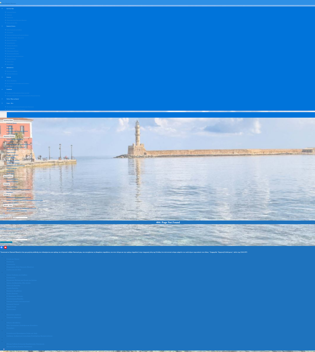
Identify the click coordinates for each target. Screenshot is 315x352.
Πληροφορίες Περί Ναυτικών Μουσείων (17, 131)
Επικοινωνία (10, 128)
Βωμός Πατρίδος (11, 157)
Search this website (6, 239)
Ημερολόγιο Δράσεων (12, 179)
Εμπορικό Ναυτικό (12, 168)
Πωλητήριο (10, 192)
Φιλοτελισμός (10, 173)
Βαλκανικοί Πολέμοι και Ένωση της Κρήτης (18, 144)
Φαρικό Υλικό (10, 171)
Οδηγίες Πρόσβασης (12, 187)
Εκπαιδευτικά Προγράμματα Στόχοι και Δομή (19, 197)
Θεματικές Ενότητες (9, 136)
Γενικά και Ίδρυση (12, 123)
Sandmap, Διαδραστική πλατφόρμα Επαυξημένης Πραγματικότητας (25, 200)
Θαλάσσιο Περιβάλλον (12, 155)
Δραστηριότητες (8, 176)
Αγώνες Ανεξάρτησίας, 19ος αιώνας (16, 147)
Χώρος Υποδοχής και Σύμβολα (15, 139)
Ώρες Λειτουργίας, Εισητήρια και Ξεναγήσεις (19, 189)
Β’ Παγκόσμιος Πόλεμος (13, 160)
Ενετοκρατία (10, 141)
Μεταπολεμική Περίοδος (13, 163)
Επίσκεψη (6, 184)
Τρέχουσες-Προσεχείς (12, 181)
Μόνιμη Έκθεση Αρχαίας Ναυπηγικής (17, 210)
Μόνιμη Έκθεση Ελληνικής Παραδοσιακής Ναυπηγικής (21, 208)
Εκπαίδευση (7, 194)
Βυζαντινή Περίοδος (12, 149)
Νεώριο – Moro (8, 205)
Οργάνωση (9, 125)
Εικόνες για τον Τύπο (12, 133)
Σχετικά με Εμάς (8, 120)
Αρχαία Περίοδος (11, 152)
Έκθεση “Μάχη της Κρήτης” (11, 202)
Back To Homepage (6, 242)
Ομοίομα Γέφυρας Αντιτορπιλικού (16, 165)
